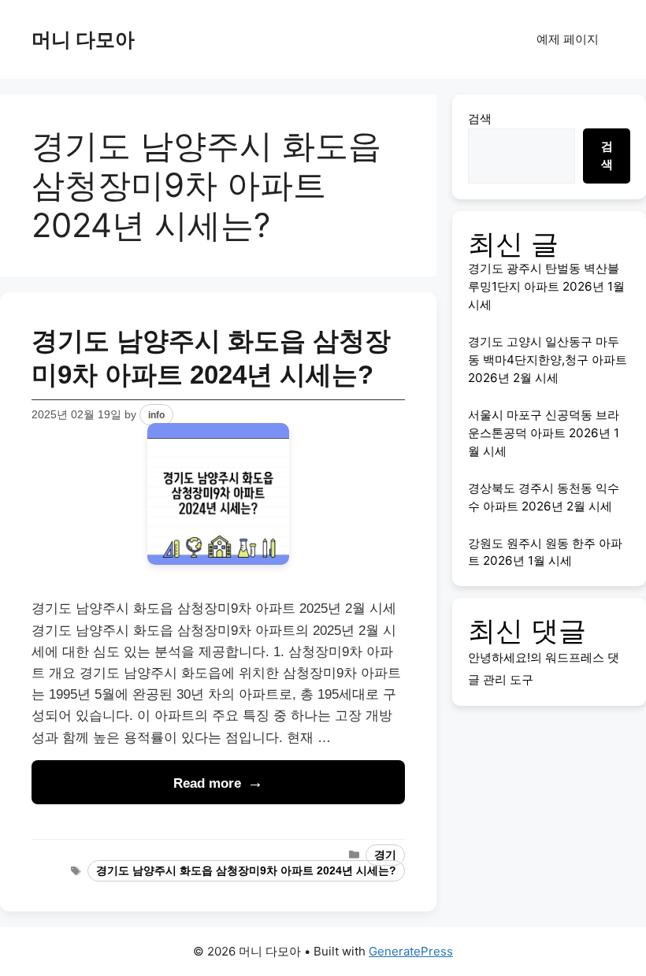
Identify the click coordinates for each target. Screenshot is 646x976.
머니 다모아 (83, 39)
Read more (207, 783)
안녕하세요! (499, 657)
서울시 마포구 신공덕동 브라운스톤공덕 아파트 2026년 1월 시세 (543, 432)
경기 (385, 855)
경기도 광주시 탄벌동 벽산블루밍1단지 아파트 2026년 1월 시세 (546, 286)
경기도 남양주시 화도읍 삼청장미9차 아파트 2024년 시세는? (246, 871)
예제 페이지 (567, 39)
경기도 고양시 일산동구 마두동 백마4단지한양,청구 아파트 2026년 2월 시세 (547, 359)
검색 (480, 118)
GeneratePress (411, 951)
